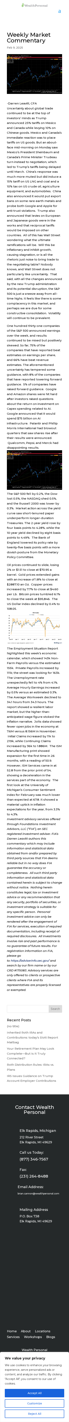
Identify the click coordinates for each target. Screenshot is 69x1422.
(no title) (13, 1026)
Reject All (34, 1413)
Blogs (50, 1337)
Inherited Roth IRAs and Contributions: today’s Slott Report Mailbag (32, 1037)
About (26, 1331)
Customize (34, 1403)
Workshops (33, 1337)
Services (13, 1337)
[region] (34, 1387)
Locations (42, 1331)
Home (12, 1331)
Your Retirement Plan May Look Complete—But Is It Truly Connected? (30, 1053)
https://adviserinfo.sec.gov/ (30, 960)
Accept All (35, 1393)
